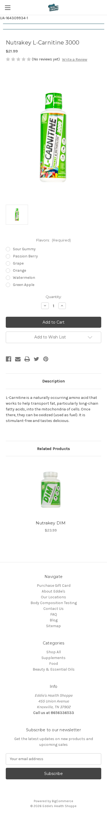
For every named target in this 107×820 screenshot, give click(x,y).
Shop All (53, 652)
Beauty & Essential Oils (54, 669)
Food (53, 663)
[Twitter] (36, 359)
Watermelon (24, 277)
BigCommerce (62, 801)
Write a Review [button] (74, 59)
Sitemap (53, 626)
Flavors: (53, 240)
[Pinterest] (46, 359)
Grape (18, 263)
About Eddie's (53, 591)
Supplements (53, 657)
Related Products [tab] (53, 448)
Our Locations (53, 597)
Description (53, 381)
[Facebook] (8, 359)
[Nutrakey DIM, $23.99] (50, 489)
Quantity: (54, 296)
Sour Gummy (24, 249)
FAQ (53, 614)
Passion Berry (25, 256)
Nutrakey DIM (51, 523)
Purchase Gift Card (54, 585)
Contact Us (53, 608)
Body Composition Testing (53, 603)
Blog (54, 620)
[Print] (27, 359)
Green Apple (23, 284)
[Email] (18, 359)
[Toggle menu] (7, 7)
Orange (19, 270)
